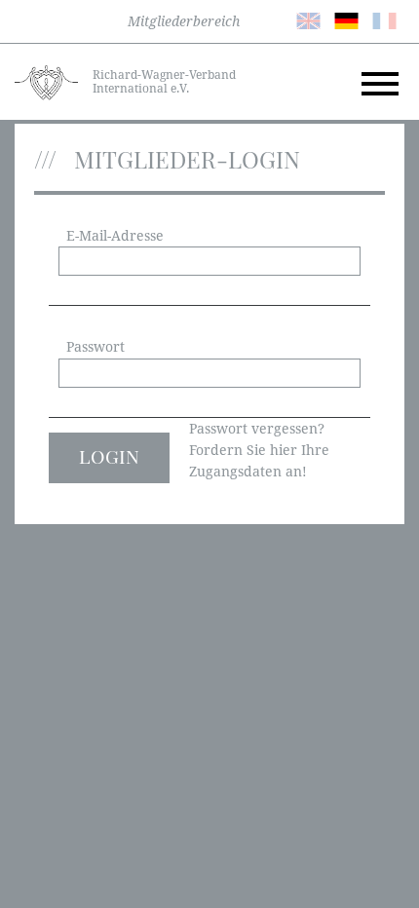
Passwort (95, 347)
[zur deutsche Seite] (346, 19)
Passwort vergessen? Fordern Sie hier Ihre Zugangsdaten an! (259, 450)
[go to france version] (384, 19)
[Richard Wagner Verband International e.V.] (46, 81)
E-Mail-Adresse (115, 236)
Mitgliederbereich (184, 21)
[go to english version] (308, 19)
